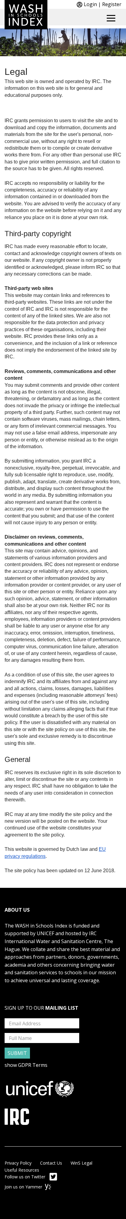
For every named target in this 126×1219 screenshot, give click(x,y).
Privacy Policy (18, 1163)
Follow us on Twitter (25, 1177)
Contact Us (51, 1163)
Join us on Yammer (24, 1187)
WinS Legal (81, 1163)
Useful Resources (22, 1170)
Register (111, 4)
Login (90, 4)
